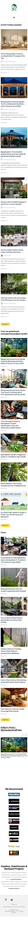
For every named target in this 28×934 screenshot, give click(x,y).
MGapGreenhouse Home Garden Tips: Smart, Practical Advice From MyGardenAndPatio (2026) (13, 392)
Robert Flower (4, 366)
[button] (14, 17)
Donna (9, 255)
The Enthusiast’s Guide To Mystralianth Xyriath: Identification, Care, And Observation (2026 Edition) (11, 424)
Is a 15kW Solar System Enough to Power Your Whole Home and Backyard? (13, 514)
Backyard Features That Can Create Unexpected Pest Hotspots (13, 590)
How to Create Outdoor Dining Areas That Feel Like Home (12, 251)
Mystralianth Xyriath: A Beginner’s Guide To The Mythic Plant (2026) (13, 456)
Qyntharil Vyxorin (12, 61)
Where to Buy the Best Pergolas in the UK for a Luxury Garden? (13, 203)
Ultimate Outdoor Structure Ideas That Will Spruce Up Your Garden (13, 299)
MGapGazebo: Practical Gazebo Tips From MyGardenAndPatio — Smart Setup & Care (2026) (13, 104)
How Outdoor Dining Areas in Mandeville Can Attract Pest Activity (11, 620)
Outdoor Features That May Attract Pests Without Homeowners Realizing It (11, 651)
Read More (5, 72)
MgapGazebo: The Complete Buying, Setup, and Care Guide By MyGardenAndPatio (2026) (13, 154)
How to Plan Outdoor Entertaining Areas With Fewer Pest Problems (13, 681)
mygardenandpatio (13, 888)
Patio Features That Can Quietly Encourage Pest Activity (12, 710)
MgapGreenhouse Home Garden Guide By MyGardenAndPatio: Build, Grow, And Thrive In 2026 (13, 361)
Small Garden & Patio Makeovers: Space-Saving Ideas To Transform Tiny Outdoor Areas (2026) (13, 560)
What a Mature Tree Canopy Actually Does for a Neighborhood (13, 484)
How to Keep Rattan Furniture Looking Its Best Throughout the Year (13, 56)
